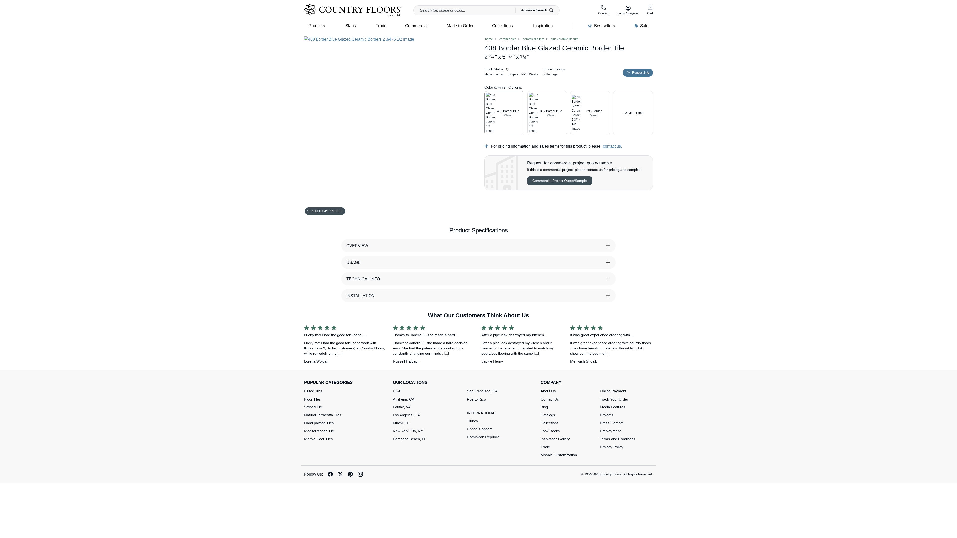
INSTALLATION (360, 296)
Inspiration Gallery (555, 439)
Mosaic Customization (559, 455)
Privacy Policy (611, 447)
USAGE (353, 262)
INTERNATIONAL (481, 413)
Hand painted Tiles (319, 423)
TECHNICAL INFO (363, 279)
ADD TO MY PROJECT (327, 211)
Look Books (550, 431)
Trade (545, 447)
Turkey (472, 421)
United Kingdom (480, 429)
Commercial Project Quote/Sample (559, 181)
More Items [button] (633, 113)
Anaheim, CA (403, 399)
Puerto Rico (476, 399)
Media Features (612, 407)
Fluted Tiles (313, 391)
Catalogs (548, 415)
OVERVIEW (357, 246)
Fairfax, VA (402, 407)
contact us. (612, 146)
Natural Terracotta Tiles (322, 415)
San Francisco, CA (482, 391)
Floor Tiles (312, 399)
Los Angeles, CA (406, 415)
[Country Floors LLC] (352, 10)
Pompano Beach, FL (409, 439)
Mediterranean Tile (319, 431)
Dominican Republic (483, 437)
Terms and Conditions (617, 439)
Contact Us (550, 399)
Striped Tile (313, 407)
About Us (548, 391)
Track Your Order (614, 399)
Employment (610, 431)
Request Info (640, 72)
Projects (606, 415)
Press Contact (611, 423)
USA (396, 391)
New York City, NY (408, 431)
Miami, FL (401, 423)
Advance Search (534, 10)
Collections (549, 423)
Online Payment (613, 391)
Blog (544, 407)
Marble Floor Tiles (318, 439)
